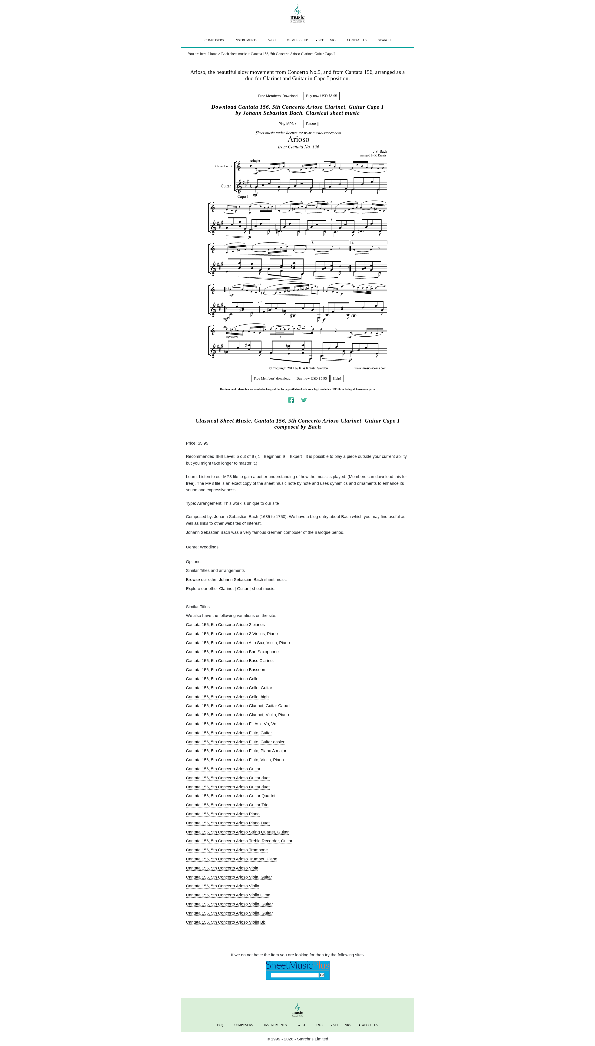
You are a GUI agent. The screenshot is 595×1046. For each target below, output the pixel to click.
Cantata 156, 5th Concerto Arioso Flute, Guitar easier (235, 742)
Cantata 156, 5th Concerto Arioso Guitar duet (228, 778)
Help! (337, 378)
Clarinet (226, 588)
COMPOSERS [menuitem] (214, 40)
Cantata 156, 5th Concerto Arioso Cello (222, 678)
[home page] (297, 13)
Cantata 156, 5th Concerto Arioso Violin (222, 886)
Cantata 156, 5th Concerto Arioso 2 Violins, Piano (232, 633)
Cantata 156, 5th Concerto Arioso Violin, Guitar (229, 904)
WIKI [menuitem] (272, 40)
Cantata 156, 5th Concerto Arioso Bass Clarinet (230, 660)
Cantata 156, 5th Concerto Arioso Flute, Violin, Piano (235, 759)
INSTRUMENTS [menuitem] (246, 40)
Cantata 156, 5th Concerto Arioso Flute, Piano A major (236, 750)
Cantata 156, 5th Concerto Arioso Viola (222, 868)
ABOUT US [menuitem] (370, 1025)
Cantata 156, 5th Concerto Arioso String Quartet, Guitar (237, 832)
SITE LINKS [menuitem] (327, 40)
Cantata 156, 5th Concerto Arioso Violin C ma (228, 895)
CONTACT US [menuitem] (357, 40)
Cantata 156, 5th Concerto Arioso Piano (223, 814)
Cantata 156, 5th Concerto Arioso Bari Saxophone (232, 651)
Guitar (242, 588)
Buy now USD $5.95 (321, 96)
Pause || (312, 124)
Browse (193, 579)
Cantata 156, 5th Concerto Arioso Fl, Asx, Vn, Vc (231, 723)
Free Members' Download (278, 96)
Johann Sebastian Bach (241, 579)
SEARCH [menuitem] (384, 40)
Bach (314, 427)
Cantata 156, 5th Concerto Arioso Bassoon (225, 669)
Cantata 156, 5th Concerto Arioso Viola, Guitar (229, 877)
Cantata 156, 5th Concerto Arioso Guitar (223, 769)
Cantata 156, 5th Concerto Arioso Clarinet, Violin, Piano (237, 714)
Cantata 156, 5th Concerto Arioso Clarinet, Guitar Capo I (238, 705)
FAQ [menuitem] (220, 1025)
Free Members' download (272, 378)
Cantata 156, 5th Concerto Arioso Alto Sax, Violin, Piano (238, 642)
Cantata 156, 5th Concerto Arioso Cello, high (227, 697)
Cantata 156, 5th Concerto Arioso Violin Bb (225, 922)
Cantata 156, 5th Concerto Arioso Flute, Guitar (229, 733)
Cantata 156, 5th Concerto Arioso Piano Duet (228, 823)
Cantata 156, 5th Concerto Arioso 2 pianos (225, 624)
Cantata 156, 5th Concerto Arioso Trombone (227, 850)
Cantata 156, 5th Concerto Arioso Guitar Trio (227, 805)
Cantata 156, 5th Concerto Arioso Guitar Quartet (230, 796)
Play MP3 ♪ (287, 124)
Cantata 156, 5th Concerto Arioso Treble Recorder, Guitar (239, 841)
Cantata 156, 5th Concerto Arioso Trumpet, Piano (231, 859)
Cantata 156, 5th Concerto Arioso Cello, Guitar (229, 687)
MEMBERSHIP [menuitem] (297, 40)
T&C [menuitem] (319, 1025)
